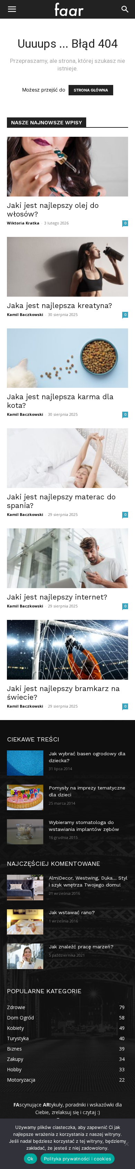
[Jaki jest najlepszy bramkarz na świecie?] (67, 650)
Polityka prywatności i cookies (77, 1158)
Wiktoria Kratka (23, 223)
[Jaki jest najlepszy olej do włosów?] (67, 167)
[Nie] (126, 1143)
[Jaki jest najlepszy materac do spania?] (67, 458)
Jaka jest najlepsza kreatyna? (59, 305)
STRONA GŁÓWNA (91, 90)
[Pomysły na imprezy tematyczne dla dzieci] (25, 797)
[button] (12, 9)
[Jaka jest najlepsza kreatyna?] (67, 267)
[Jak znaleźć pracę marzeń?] (25, 956)
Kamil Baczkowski (25, 314)
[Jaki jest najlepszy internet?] (67, 558)
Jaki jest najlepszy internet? (57, 597)
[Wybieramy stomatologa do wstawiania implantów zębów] (25, 832)
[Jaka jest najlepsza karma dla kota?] (67, 358)
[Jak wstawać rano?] (25, 922)
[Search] (125, 9)
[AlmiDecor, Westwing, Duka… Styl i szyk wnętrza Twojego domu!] (25, 887)
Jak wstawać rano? (72, 912)
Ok (30, 1158)
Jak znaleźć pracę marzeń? (81, 946)
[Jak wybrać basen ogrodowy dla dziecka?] (25, 763)
